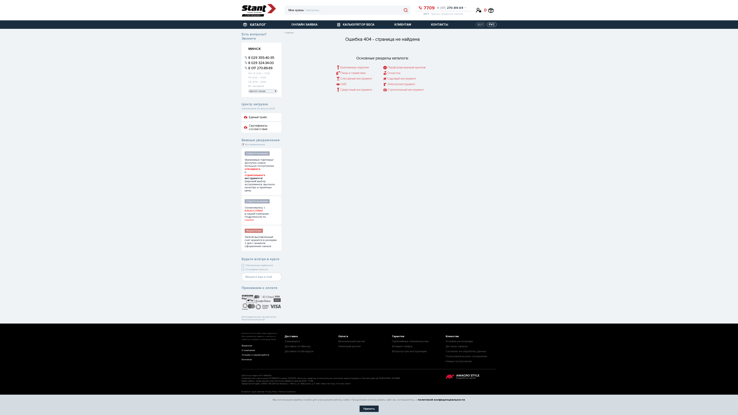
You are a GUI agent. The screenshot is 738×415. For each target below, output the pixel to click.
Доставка (291, 336)
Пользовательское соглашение (466, 356)
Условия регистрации (459, 341)
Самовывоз (292, 341)
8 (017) (450, 8)
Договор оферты (457, 346)
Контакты (247, 359)
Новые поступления (459, 361)
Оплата (343, 336)
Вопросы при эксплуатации (409, 351)
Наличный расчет (349, 346)
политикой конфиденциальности (441, 399)
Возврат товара (402, 346)
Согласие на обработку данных (466, 351)
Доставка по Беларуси (299, 351)
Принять (369, 408)
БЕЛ (480, 25)
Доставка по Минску (298, 346)
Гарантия (398, 336)
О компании (248, 350)
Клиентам (452, 336)
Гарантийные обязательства (410, 341)
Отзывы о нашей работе (255, 355)
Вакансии (247, 345)
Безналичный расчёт (351, 341)
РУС (492, 25)
